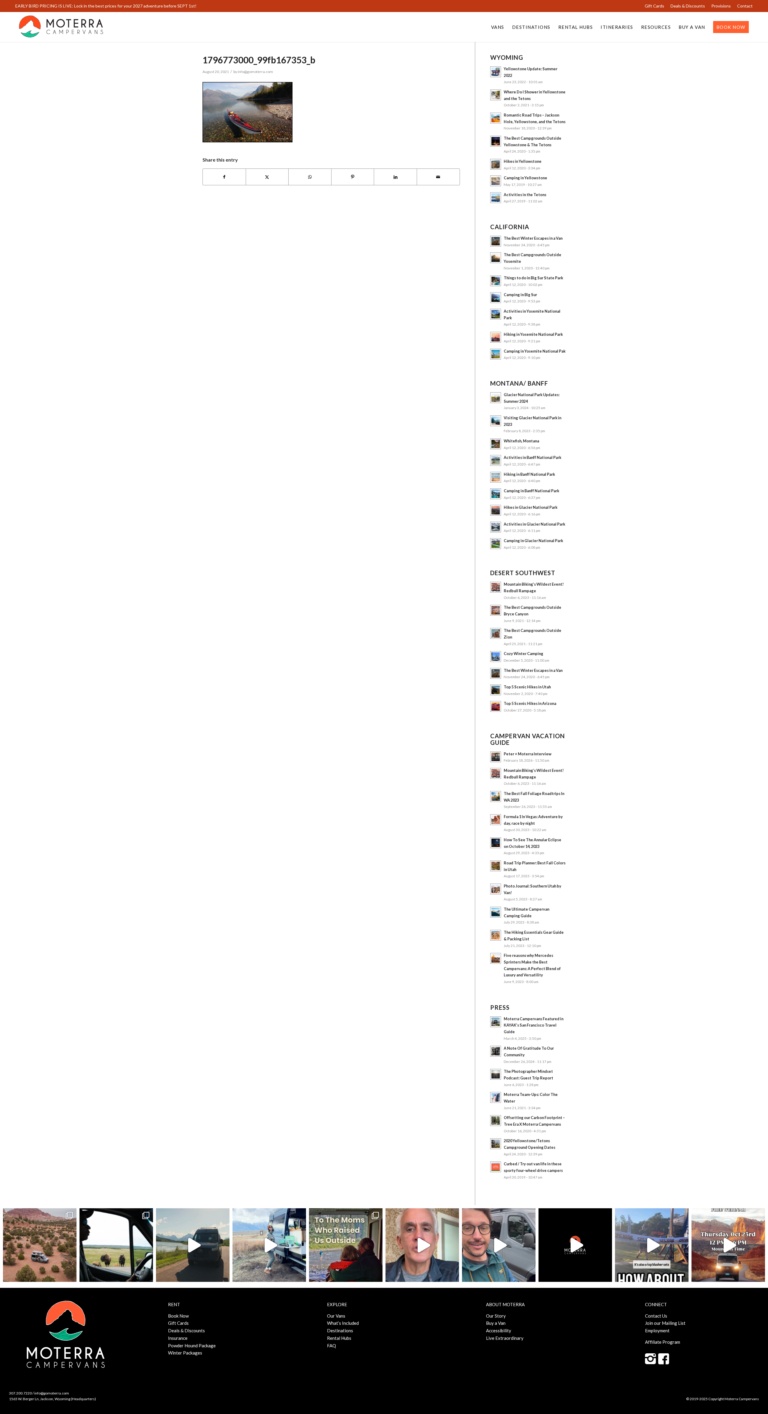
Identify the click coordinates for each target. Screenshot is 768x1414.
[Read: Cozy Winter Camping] (495, 656)
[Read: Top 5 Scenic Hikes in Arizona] (495, 706)
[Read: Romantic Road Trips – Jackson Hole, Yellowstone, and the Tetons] (495, 118)
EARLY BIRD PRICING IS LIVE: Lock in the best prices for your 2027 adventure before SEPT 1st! (105, 5)
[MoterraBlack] (60, 27)
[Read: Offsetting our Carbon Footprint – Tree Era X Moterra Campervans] (495, 1120)
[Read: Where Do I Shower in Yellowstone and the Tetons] (495, 95)
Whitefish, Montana (521, 440)
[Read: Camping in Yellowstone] (495, 180)
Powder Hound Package (192, 1345)
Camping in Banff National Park (531, 490)
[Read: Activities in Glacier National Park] (495, 527)
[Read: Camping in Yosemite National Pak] (495, 354)
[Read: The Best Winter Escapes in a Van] (495, 241)
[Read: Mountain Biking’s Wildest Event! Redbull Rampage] (495, 587)
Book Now (178, 1315)
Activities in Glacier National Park (534, 524)
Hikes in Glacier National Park (530, 507)
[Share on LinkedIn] (395, 177)
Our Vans (336, 1315)
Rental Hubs (339, 1338)
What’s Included (343, 1323)
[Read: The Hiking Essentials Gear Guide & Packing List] (495, 935)
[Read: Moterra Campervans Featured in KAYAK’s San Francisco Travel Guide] (495, 1021)
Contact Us (656, 1315)
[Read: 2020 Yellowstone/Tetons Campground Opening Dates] (495, 1143)
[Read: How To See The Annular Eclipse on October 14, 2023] (495, 842)
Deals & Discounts (687, 5)
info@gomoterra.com (255, 71)
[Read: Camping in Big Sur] (495, 297)
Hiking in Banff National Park (529, 474)
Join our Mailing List (665, 1323)
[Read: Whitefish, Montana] (495, 443)
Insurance (178, 1338)
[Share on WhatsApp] (310, 177)
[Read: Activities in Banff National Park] (495, 460)
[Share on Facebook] (224, 177)
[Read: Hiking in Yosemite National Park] (495, 337)
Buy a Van (496, 1323)
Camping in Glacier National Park (533, 540)
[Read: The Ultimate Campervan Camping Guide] (495, 912)
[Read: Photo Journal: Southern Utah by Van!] (495, 889)
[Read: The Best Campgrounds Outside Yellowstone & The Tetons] (495, 141)
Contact (745, 5)
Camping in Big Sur (520, 294)
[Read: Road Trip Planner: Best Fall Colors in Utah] (495, 865)
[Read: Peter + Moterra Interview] (495, 756)
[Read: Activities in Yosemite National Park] (495, 314)
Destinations (340, 1330)
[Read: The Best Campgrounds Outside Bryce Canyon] (495, 610)
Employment (657, 1330)
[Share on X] (267, 177)
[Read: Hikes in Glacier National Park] (495, 510)
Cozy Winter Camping (523, 653)
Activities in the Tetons (525, 194)
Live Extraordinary (505, 1338)
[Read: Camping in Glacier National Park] (495, 543)
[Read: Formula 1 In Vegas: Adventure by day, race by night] (495, 819)
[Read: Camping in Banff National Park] (495, 493)
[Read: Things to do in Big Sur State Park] (495, 280)
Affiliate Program (662, 1342)
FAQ (331, 1345)
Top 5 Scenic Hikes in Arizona (530, 703)
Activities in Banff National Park (532, 457)
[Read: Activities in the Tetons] (495, 197)
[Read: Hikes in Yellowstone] (495, 164)
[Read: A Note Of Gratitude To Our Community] (495, 1051)
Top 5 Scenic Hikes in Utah (527, 686)
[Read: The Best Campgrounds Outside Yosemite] (495, 257)
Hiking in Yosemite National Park (533, 334)
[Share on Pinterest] (353, 177)
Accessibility (498, 1330)
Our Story (496, 1315)
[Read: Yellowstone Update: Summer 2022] (495, 71)
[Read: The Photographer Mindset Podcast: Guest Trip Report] (495, 1074)
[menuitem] (655, 6)
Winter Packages (185, 1352)
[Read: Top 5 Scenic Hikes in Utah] (495, 689)
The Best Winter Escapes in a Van (533, 238)
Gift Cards (654, 5)
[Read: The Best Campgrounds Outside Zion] (495, 633)
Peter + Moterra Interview (527, 753)
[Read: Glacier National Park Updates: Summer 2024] (495, 397)
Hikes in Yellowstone (523, 161)
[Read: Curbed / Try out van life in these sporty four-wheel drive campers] (495, 1166)
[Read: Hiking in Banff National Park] (495, 477)
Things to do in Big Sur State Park (533, 277)
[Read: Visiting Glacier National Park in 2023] (495, 420)
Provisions (721, 5)
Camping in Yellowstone (525, 177)
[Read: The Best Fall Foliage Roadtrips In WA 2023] (495, 796)
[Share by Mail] (438, 177)
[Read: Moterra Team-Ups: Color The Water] (495, 1097)
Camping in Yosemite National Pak (535, 351)
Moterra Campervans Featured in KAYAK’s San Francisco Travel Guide (533, 1025)
